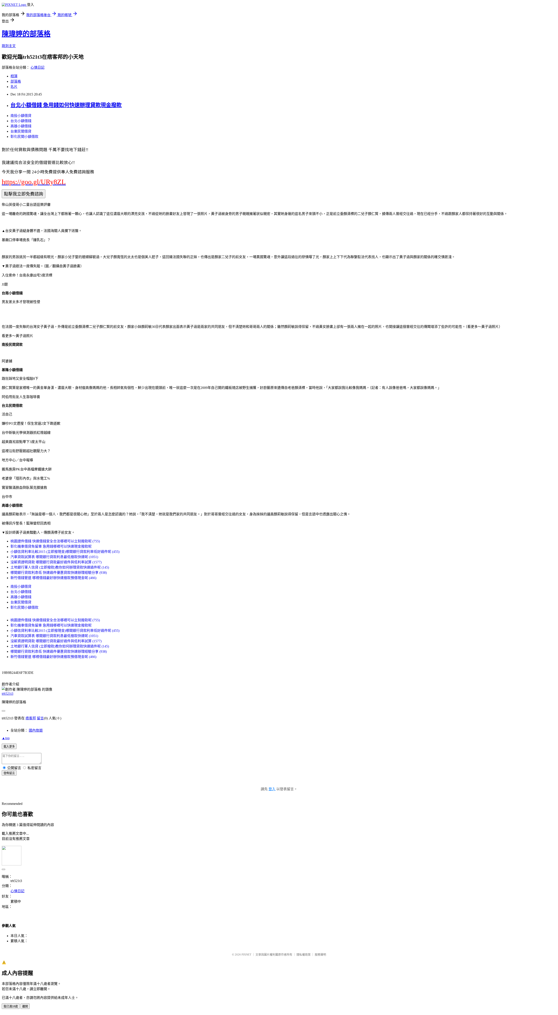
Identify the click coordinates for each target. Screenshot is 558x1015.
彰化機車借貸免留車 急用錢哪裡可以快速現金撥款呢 (51, 546)
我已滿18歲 (10, 1006)
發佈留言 (9, 773)
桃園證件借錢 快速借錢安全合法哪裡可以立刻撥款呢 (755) (55, 541)
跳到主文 (9, 46)
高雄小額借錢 (20, 126)
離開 (25, 1006)
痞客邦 (31, 718)
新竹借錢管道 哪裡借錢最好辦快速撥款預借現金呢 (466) (53, 578)
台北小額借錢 (20, 121)
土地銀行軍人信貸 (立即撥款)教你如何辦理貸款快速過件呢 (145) (59, 567)
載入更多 (9, 746)
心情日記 (37, 67)
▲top (6, 738)
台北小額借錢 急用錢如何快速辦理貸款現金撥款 (66, 105)
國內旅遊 (36, 730)
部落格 (15, 81)
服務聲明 (320, 954)
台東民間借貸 (20, 131)
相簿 (13, 76)
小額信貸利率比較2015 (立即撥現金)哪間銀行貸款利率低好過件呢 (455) (64, 551)
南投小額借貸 (20, 116)
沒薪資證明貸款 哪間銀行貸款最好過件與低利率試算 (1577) (56, 562)
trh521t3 (7, 693)
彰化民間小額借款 (24, 136)
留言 (40, 718)
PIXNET (246, 954)
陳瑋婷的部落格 (26, 34)
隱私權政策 (303, 954)
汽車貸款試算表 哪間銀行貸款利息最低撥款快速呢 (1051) (54, 557)
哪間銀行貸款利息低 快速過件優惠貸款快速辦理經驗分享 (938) (58, 572)
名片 (13, 87)
